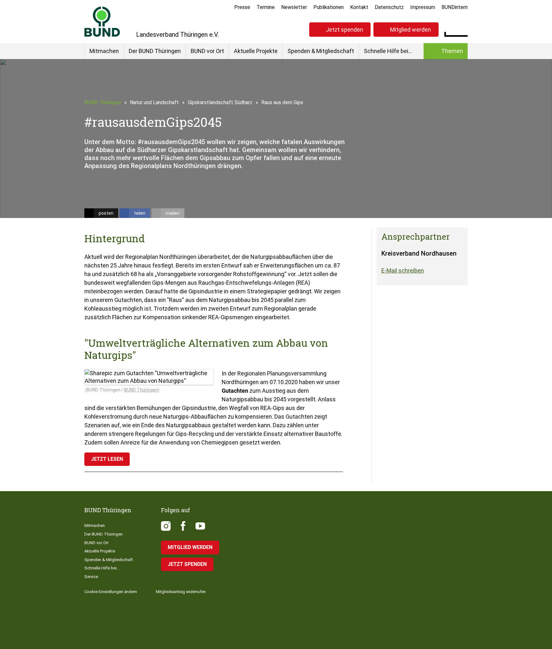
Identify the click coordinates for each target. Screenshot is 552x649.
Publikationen (328, 7)
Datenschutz (389, 7)
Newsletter (294, 7)
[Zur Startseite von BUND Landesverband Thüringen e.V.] (102, 21)
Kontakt (359, 7)
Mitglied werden (410, 29)
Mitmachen (104, 51)
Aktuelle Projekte (256, 51)
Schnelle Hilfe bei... (388, 51)
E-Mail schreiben (402, 270)
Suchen (463, 29)
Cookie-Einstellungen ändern (110, 591)
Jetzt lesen (107, 459)
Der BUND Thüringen (155, 51)
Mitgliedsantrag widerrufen (181, 591)
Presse (242, 7)
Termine (266, 7)
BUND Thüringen (102, 102)
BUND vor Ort (207, 51)
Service (91, 576)
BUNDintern (454, 7)
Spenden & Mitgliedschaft (321, 51)
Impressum (422, 7)
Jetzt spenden (344, 29)
